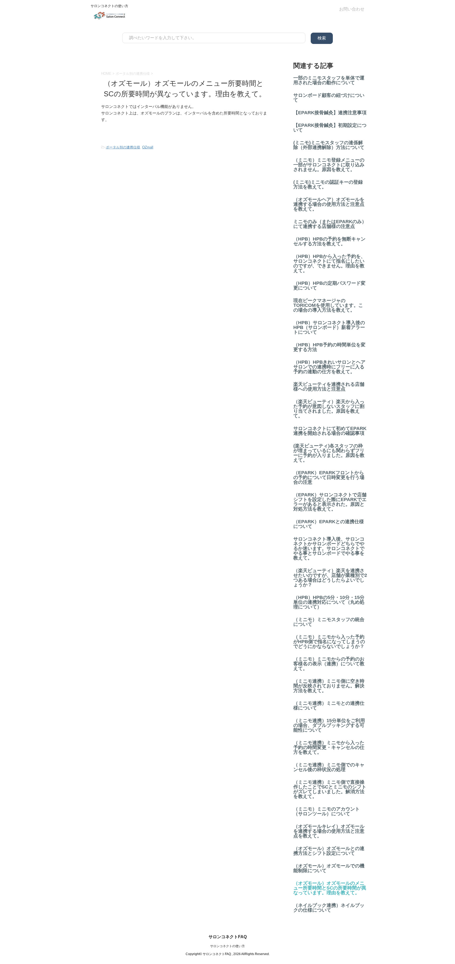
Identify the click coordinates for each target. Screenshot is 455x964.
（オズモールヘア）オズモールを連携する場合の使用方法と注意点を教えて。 (328, 204)
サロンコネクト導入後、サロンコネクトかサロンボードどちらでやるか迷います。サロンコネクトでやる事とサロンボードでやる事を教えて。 (328, 548)
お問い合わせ (351, 9)
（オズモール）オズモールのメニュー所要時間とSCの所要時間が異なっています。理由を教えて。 (329, 888)
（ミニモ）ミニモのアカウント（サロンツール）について (326, 811)
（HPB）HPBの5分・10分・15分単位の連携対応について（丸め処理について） (328, 602)
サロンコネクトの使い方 (227, 946)
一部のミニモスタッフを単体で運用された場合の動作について (328, 80)
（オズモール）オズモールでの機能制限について (328, 868)
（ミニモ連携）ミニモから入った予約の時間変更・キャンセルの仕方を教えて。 (328, 747)
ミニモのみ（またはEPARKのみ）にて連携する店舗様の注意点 (330, 224)
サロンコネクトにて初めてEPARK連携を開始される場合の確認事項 (330, 431)
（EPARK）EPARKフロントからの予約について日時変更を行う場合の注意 (328, 477)
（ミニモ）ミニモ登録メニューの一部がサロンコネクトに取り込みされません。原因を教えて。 (328, 165)
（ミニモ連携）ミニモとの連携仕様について (328, 705)
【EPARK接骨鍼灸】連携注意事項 (330, 112)
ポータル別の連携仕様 (123, 147)
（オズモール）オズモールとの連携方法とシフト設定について (328, 851)
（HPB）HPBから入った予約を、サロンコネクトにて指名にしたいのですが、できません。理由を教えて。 (329, 263)
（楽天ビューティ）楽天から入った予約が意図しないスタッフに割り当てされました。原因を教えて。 (328, 408)
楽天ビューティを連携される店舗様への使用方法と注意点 (328, 386)
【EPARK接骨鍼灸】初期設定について (330, 127)
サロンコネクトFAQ (228, 937)
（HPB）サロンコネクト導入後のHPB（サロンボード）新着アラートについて (329, 327)
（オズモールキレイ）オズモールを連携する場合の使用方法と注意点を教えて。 (328, 831)
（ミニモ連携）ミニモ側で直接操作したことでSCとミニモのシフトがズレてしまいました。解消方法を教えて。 (329, 789)
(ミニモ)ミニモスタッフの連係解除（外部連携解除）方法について (328, 145)
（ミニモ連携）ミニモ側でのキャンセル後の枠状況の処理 (328, 767)
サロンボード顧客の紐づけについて (328, 97)
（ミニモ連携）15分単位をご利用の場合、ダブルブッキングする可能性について (329, 725)
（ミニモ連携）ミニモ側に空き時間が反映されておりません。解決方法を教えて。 (328, 686)
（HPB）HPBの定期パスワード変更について (329, 285)
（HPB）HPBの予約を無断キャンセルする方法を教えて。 (329, 241)
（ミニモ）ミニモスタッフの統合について (328, 622)
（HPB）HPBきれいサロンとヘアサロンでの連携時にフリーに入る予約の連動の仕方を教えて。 (329, 367)
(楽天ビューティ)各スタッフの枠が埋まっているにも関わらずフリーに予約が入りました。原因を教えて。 (328, 452)
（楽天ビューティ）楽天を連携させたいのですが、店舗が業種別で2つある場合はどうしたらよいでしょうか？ (330, 577)
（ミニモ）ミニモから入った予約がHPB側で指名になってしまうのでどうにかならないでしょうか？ (329, 642)
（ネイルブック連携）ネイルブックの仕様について (328, 907)
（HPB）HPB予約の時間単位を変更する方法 (329, 347)
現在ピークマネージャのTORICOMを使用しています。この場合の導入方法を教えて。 (328, 305)
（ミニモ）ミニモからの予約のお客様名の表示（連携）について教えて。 (328, 664)
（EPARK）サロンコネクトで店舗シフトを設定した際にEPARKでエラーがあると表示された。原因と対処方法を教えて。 (330, 501)
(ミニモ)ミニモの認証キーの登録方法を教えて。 (328, 184)
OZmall (147, 147)
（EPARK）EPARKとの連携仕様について (328, 524)
